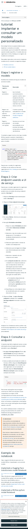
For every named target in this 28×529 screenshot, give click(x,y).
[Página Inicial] (2, 10)
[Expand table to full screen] (25, 86)
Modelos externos (9, 65)
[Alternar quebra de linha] (22, 149)
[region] (14, 514)
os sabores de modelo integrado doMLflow (18, 115)
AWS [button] (25, 6)
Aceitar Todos (14, 525)
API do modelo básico (9, 67)
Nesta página (5, 17)
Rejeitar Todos (14, 520)
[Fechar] (26, 501)
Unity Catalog (13, 169)
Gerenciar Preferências (14, 516)
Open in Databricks (21, 474)
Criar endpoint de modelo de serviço (16, 329)
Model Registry (5, 171)
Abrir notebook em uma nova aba (7, 474)
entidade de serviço (8, 438)
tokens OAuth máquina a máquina (12, 427)
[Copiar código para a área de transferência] (25, 149)
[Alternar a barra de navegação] (2, 2)
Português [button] (18, 6)
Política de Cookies (5, 509)
